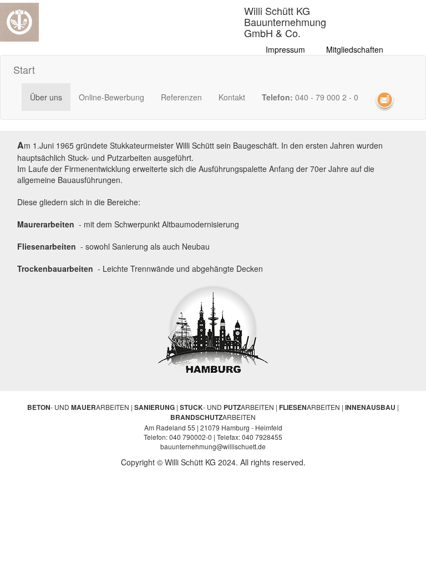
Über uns (50, 97)
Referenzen (181, 97)
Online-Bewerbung (111, 97)
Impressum (285, 49)
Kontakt (232, 97)
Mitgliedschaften (354, 49)
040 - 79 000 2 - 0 (310, 97)
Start (24, 69)
